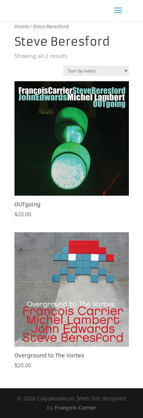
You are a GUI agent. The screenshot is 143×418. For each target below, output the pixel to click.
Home (21, 26)
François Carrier (75, 407)
